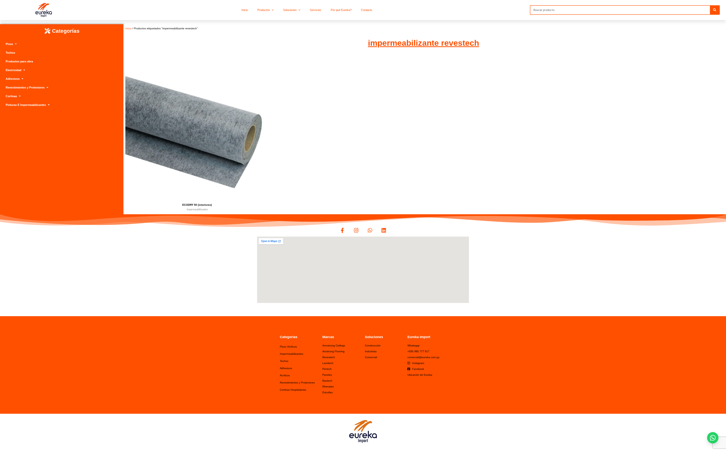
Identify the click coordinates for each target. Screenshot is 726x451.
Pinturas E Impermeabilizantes (26, 104)
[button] (712, 437)
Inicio (244, 10)
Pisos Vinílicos (288, 346)
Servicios (315, 10)
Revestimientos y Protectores (25, 87)
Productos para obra (19, 61)
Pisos (9, 44)
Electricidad (13, 70)
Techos (10, 52)
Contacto (366, 10)
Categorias (288, 337)
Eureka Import (418, 337)
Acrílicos (285, 375)
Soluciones (290, 10)
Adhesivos (13, 78)
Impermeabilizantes (291, 353)
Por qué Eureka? (341, 10)
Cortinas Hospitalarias (293, 389)
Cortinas (11, 96)
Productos (263, 10)
